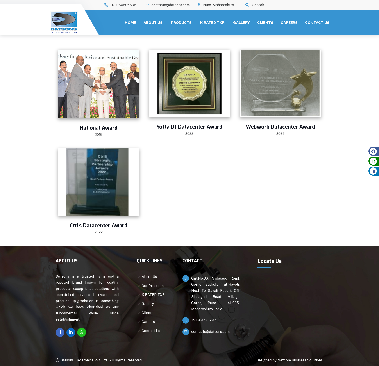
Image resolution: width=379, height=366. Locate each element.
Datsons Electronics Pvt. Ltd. (84, 360)
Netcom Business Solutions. (300, 360)
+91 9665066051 (124, 5)
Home (130, 22)
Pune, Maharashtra (218, 5)
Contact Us (317, 22)
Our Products (153, 286)
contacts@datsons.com (170, 5)
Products (181, 22)
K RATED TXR (212, 22)
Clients (265, 22)
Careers (289, 22)
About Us (153, 22)
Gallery (241, 22)
